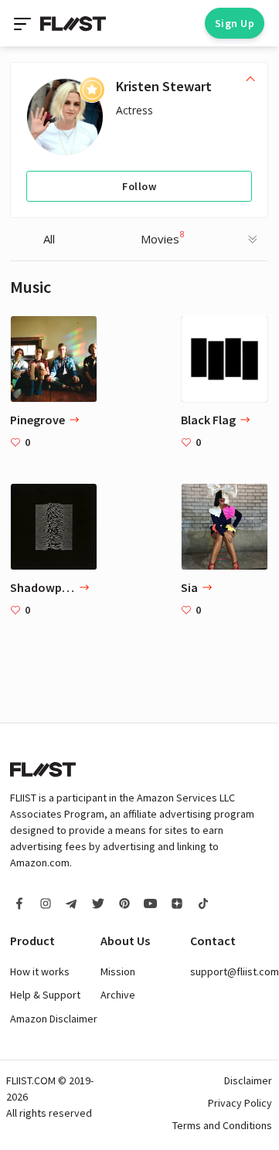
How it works (40, 971)
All (49, 239)
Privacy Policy (240, 1103)
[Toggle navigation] (24, 23)
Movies (163, 237)
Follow (139, 186)
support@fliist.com (234, 971)
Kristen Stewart (164, 86)
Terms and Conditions (222, 1125)
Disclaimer (248, 1080)
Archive (117, 995)
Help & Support (45, 995)
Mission (117, 971)
